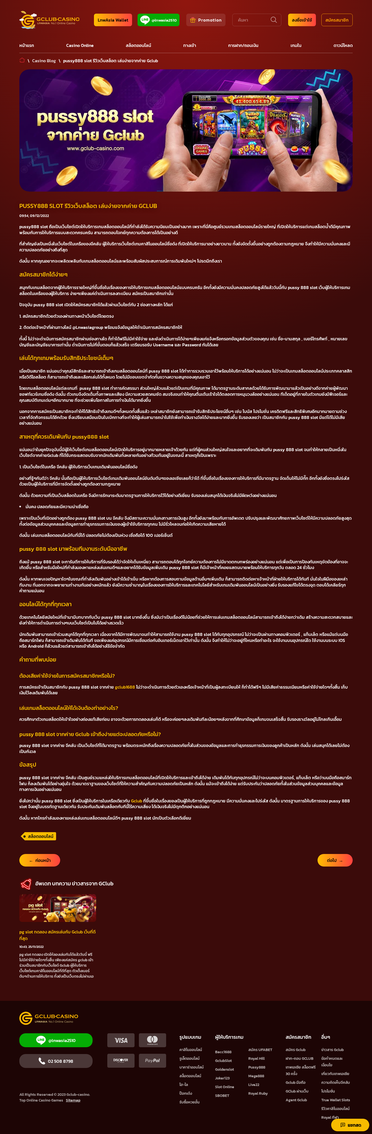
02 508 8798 (60, 1061)
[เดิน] (273, 20)
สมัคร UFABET (260, 1050)
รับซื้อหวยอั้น (189, 1102)
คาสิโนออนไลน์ (190, 1050)
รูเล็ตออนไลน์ (189, 1058)
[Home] (49, 20)
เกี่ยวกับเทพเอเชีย (335, 1074)
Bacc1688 (223, 1052)
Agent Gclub (296, 1100)
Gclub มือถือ (296, 1082)
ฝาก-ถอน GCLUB (299, 1058)
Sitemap (73, 1100)
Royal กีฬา (330, 1117)
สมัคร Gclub (296, 1050)
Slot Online (224, 1087)
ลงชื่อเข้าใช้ (302, 20)
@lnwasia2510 (164, 20)
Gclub (136, 800)
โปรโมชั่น (328, 1091)
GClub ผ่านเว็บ (297, 1091)
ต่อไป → (335, 860)
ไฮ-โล (183, 1085)
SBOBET (222, 1096)
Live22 (253, 1085)
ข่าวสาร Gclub (332, 1050)
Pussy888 (256, 1067)
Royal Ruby (258, 1093)
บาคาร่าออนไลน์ (191, 1067)
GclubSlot (223, 1061)
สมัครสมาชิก (337, 20)
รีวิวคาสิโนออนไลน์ (335, 1109)
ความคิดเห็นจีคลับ (335, 1082)
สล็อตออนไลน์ (40, 836)
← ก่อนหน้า (40, 860)
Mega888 (256, 1076)
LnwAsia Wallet (113, 20)
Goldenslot (224, 1069)
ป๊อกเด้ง (185, 1093)
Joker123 (222, 1078)
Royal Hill (256, 1058)
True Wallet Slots (335, 1100)
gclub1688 (125, 687)
